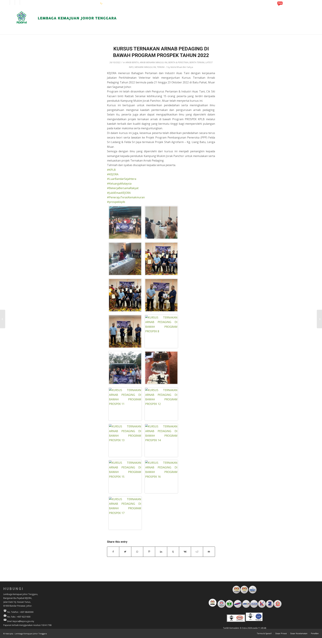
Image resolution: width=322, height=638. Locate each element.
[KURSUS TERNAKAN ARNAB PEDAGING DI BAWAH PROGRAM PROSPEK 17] (125, 513)
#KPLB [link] (111, 170)
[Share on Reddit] (197, 551)
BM (92, 3)
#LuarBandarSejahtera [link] (121, 179)
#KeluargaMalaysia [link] (119, 183)
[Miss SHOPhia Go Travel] (2, 319)
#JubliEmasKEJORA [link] (119, 193)
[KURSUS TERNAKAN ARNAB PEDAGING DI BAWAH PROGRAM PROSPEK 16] (161, 476)
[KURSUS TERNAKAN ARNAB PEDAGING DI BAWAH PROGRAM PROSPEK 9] (125, 368)
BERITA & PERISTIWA (178, 62)
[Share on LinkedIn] (161, 551)
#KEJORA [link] (112, 174)
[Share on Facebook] (113, 551)
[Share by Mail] (209, 551)
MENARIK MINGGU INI (145, 67)
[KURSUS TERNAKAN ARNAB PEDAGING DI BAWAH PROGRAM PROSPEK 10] (161, 368)
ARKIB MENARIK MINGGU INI (153, 62)
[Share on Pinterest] (149, 551)
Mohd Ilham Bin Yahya (182, 67)
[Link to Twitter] (22, 2)
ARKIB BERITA (132, 62)
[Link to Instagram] (12, 2)
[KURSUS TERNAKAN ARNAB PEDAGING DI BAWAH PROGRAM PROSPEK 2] (161, 222)
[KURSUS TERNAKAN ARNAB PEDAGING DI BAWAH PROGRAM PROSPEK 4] (161, 259)
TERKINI (161, 67)
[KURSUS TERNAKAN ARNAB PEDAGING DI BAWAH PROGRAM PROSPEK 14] (161, 440)
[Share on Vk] (185, 551)
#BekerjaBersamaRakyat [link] (123, 188)
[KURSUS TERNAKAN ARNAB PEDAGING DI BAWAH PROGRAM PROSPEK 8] (161, 331)
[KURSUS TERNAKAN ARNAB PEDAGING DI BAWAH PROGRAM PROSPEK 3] (125, 259)
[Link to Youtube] (17, 2)
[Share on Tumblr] (173, 551)
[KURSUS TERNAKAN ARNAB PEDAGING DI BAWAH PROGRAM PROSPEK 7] (125, 331)
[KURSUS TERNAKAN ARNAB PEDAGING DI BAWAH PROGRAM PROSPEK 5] (125, 295)
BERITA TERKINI (197, 62)
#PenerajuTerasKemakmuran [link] (126, 197)
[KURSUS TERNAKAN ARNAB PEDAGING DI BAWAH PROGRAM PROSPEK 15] (125, 476)
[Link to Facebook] (7, 2)
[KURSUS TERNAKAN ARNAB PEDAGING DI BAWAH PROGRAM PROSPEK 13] (125, 440)
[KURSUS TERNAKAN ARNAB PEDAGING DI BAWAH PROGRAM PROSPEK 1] (125, 222)
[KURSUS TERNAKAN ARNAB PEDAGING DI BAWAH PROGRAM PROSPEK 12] (161, 404)
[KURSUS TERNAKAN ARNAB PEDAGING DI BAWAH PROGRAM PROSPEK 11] (125, 404)
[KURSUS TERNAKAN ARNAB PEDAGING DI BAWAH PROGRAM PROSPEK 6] (161, 295)
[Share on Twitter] (125, 551)
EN (87, 3)
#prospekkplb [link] (116, 202)
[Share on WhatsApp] (137, 551)
